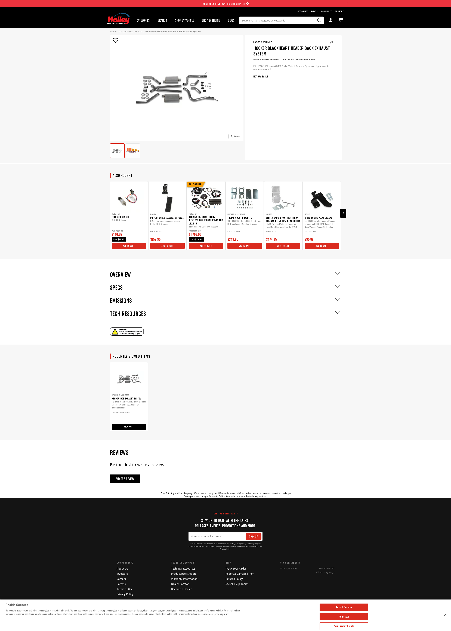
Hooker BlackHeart (262, 42)
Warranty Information (184, 578)
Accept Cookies (344, 607)
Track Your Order (236, 568)
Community (326, 11)
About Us (122, 568)
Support (339, 11)
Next (343, 213)
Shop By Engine (211, 20)
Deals (231, 20)
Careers (121, 578)
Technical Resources (183, 568)
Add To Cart (129, 246)
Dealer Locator (180, 584)
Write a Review (125, 479)
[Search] (319, 20)
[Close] (445, 614)
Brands (162, 20)
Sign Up (253, 536)
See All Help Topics (237, 584)
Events (314, 11)
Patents (121, 584)
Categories (143, 20)
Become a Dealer (181, 589)
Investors (122, 573)
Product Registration (183, 573)
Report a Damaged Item (240, 573)
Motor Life (303, 11)
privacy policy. (221, 614)
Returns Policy (234, 578)
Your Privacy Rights (344, 626)
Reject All (344, 616)
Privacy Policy (225, 549)
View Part (129, 426)
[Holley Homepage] (118, 15)
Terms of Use (125, 589)
